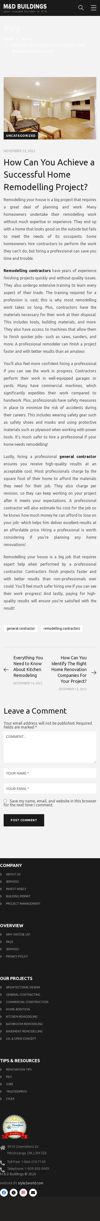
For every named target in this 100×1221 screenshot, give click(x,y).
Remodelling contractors (62, 628)
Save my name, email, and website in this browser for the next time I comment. (50, 803)
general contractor (21, 628)
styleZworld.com (30, 1183)
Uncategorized (21, 135)
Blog (26, 39)
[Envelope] (33, 1193)
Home (9, 39)
